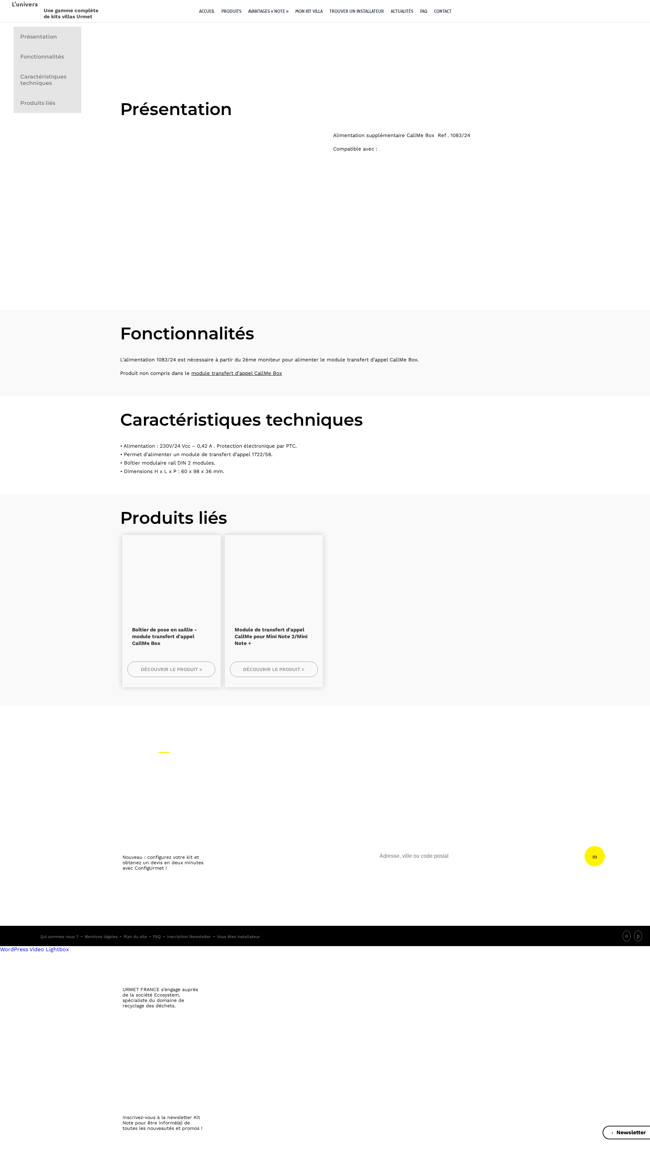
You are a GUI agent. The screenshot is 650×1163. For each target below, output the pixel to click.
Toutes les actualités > (164, 1159)
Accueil (207, 11)
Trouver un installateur (356, 11)
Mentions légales (101, 936)
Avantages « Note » (268, 11)
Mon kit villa (309, 11)
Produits (231, 11)
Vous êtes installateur (238, 936)
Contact (443, 11)
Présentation (38, 36)
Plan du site (135, 936)
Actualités (402, 11)
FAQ (423, 11)
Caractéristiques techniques (43, 79)
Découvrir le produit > (171, 669)
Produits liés (37, 103)
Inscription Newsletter (189, 936)
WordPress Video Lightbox (34, 949)
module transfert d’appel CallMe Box (236, 373)
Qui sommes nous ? (59, 936)
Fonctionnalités (42, 56)
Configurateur (463, 11)
